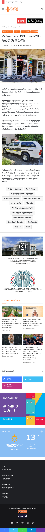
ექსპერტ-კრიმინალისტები (23, 193)
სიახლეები (34, 32)
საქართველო (25, 32)
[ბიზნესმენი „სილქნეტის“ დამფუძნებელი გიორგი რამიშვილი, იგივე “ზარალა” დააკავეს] (12, 339)
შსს (28, 227)
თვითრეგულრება (8, 488)
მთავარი (7, 27)
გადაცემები (6, 484)
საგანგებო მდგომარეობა (23, 212)
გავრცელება (6, 479)
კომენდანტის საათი (33, 198)
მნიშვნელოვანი (15, 27)
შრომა (18, 227)
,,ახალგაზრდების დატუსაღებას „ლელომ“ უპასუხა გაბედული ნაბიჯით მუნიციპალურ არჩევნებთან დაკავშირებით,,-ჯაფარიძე (33, 353)
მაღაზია (30, 203)
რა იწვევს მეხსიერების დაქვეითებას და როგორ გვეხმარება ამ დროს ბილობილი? (32, 322)
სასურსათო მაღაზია (23, 217)
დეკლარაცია (6, 470)
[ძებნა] (42, 9)
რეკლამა (5, 493)
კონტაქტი (5, 497)
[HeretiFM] (13, 9)
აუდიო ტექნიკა (15, 189)
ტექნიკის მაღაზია (16, 222)
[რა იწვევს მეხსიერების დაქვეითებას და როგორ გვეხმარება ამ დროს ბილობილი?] (33, 311)
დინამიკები (31, 189)
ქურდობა (33, 222)
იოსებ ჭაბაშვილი (12, 198)
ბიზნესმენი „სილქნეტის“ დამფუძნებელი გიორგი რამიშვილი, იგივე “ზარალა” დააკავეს (11, 350)
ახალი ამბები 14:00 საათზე (14, 2)
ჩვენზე (4, 466)
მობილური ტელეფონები (23, 208)
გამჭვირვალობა (7, 475)
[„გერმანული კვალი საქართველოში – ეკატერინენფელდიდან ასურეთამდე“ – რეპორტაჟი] (12, 311)
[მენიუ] (3, 9)
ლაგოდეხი (16, 203)
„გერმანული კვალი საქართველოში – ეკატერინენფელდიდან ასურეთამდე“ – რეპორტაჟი (11, 323)
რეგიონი (16, 32)
